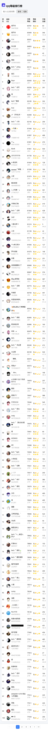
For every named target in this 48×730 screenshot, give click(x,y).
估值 (25, 12)
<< (9, 727)
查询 (19, 12)
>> (39, 727)
